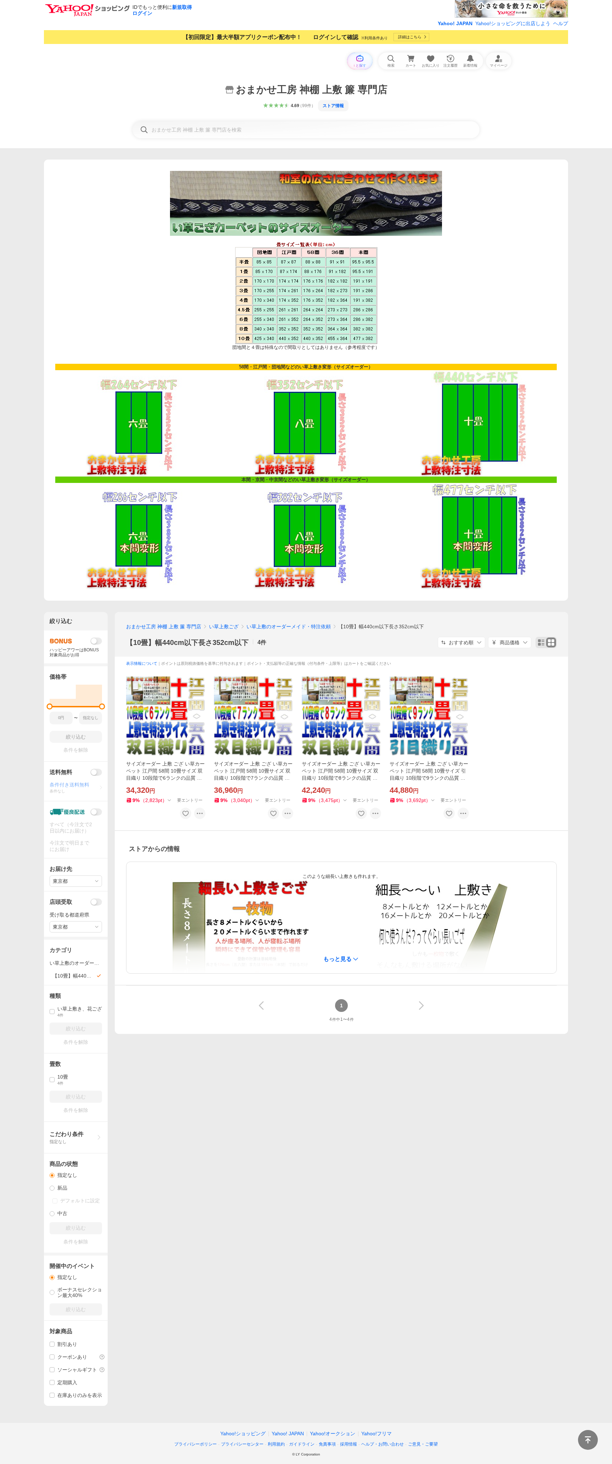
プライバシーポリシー (195, 1444)
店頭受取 (61, 902)
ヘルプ (560, 23)
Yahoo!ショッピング (243, 1433)
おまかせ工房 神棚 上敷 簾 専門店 (163, 626)
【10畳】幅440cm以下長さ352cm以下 (187, 642)
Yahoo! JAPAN (455, 23)
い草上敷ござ (224, 626)
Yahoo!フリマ (376, 1433)
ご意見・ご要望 (423, 1444)
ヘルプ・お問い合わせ (382, 1444)
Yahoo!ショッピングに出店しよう (512, 23)
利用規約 (276, 1444)
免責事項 (327, 1444)
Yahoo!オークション (332, 1433)
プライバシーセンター (242, 1444)
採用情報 (348, 1444)
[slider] (50, 706)
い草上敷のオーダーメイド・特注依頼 (288, 626)
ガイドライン (301, 1444)
